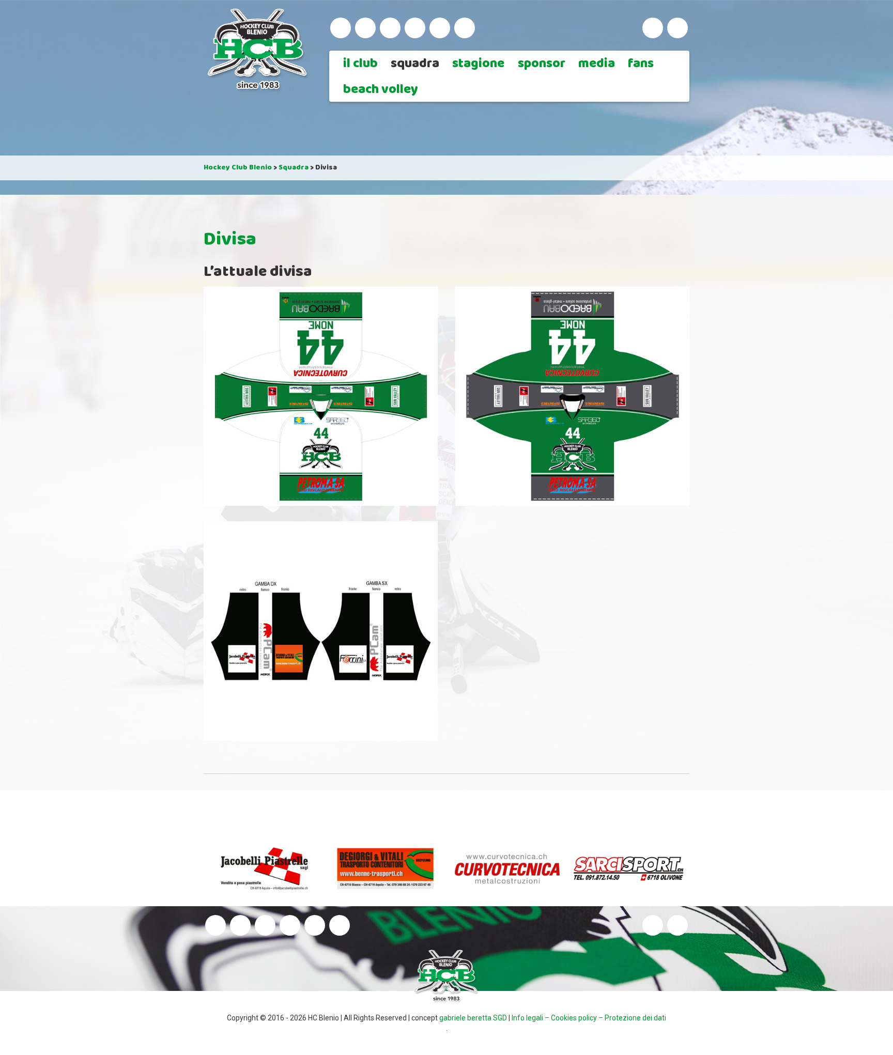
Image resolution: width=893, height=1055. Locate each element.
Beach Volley (380, 90)
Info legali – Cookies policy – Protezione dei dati (589, 1018)
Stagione (478, 65)
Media (596, 65)
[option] (269, 868)
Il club (360, 65)
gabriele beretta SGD (473, 1018)
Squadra (415, 65)
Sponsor (541, 65)
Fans (641, 65)
